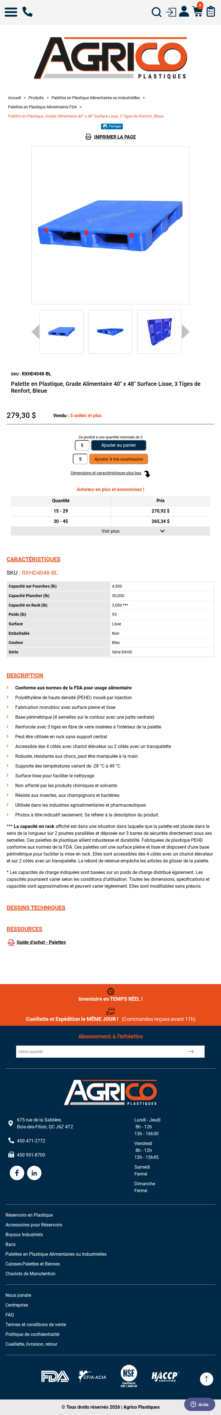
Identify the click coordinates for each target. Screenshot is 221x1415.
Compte (184, 11)
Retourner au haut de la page (206, 1379)
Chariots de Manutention (30, 1273)
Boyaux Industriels (24, 1234)
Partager (114, 126)
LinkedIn (34, 1173)
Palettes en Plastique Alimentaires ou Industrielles (55, 1254)
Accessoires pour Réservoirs (33, 1225)
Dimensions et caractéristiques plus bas (106, 473)
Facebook (17, 1173)
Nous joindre (18, 1295)
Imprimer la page (115, 137)
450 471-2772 (27, 12)
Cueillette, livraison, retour (31, 1344)
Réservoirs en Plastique (29, 1215)
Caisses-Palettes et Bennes (32, 1264)
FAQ (9, 1315)
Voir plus (110, 531)
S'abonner (190, 1052)
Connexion (171, 12)
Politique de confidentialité (32, 1334)
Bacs (10, 1244)
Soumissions (211, 11)
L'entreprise (16, 1305)
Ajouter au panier (118, 445)
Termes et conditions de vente (35, 1324)
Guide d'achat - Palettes (41, 942)
